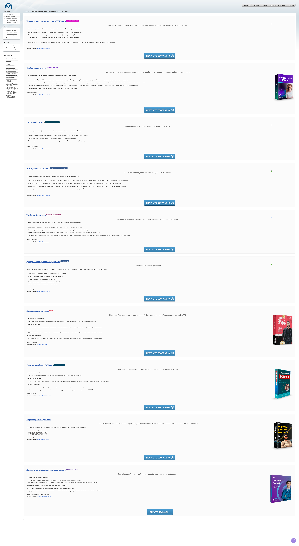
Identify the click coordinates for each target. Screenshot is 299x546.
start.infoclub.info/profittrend (43, 94)
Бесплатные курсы (10, 16)
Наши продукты (9, 14)
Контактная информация (11, 18)
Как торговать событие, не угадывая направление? (12, 64)
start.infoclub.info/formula (43, 439)
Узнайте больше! (158, 512)
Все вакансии (9, 37)
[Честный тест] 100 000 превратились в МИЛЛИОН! (11, 80)
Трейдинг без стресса (36, 215)
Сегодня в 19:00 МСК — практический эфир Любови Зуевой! (12, 60)
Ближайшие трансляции (11, 22)
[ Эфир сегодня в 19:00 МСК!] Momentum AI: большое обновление (12, 68)
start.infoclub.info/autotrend (43, 241)
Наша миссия (9, 45)
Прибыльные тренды (36, 68)
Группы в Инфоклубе (10, 20)
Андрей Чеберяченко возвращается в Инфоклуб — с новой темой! (12, 72)
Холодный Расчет (36, 122)
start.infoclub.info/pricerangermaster (45, 148)
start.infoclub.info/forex (42, 344)
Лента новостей (9, 47)
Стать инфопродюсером (11, 30)
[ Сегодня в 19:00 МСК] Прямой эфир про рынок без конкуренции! (11, 92)
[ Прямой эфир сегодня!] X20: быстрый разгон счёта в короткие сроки (12, 76)
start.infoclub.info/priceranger (43, 291)
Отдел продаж (9, 36)
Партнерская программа (11, 32)
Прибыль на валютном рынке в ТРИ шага (46, 21)
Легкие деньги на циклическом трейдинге (46, 470)
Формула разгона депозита (38, 419)
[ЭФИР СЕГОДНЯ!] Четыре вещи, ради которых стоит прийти (12, 84)
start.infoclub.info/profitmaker (43, 195)
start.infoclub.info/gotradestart (44, 395)
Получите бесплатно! (158, 56)
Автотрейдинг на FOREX (38, 168)
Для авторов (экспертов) (11, 34)
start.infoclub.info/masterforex (44, 48)
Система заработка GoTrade (39, 365)
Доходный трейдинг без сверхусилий (43, 261)
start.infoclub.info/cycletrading (44, 496)
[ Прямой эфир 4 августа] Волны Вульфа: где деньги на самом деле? (12, 88)
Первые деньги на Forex (37, 311)
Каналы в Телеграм (10, 49)
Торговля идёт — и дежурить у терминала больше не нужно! (11, 96)
